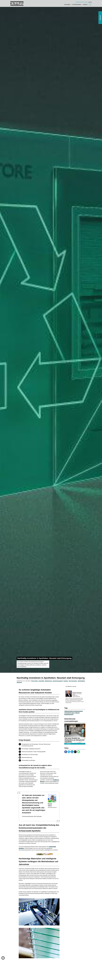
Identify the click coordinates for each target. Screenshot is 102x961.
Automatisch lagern (69, 712)
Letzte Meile (41, 680)
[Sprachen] (91, 2)
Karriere (77, 2)
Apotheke (65, 680)
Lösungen (67, 4)
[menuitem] (77, 2)
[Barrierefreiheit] (88, 2)
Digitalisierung (48, 680)
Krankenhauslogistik (58, 680)
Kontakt (100, 17)
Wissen (85, 4)
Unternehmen (76, 4)
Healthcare (19, 682)
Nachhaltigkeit (81, 680)
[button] (58, 854)
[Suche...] (90, 4)
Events (82, 2)
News (86, 2)
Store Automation (73, 680)
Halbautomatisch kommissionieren (73, 711)
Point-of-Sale (34, 680)
